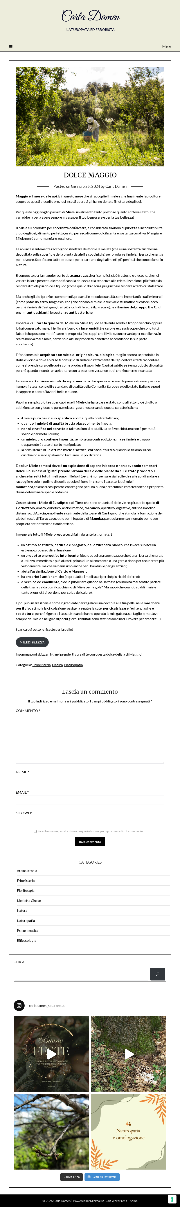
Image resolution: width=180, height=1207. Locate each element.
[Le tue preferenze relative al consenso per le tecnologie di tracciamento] (172, 1199)
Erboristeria (41, 665)
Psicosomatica (27, 930)
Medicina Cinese (29, 901)
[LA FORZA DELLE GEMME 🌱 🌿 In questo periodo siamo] (51, 1132)
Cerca (19, 962)
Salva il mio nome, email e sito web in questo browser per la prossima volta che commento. (90, 831)
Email (22, 792)
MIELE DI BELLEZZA (32, 642)
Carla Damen (90, 17)
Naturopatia (73, 665)
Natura (57, 665)
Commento (28, 710)
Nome (22, 772)
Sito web (24, 813)
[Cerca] (157, 974)
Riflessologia (26, 940)
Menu (166, 46)
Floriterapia (25, 890)
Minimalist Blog (100, 1201)
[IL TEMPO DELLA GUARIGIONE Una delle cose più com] (128, 1054)
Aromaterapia (27, 871)
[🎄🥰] (51, 1054)
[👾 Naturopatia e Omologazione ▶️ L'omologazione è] (128, 1132)
